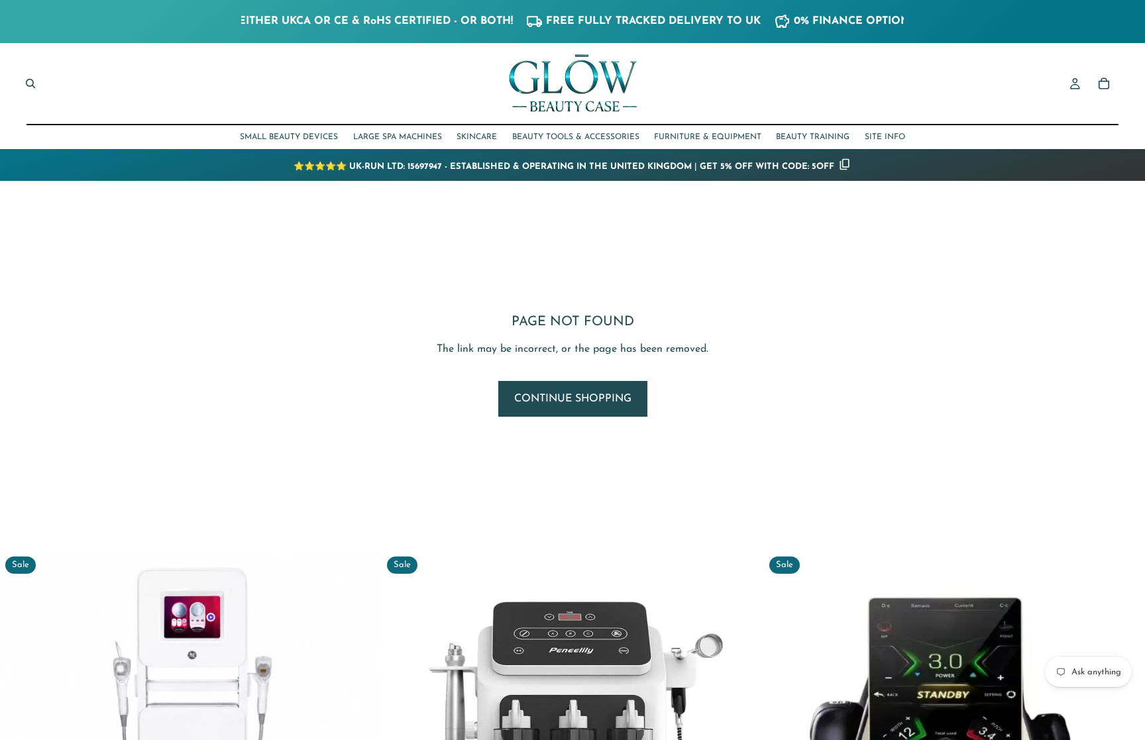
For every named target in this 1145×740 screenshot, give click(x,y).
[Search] (30, 83)
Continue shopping (572, 399)
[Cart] (1103, 83)
